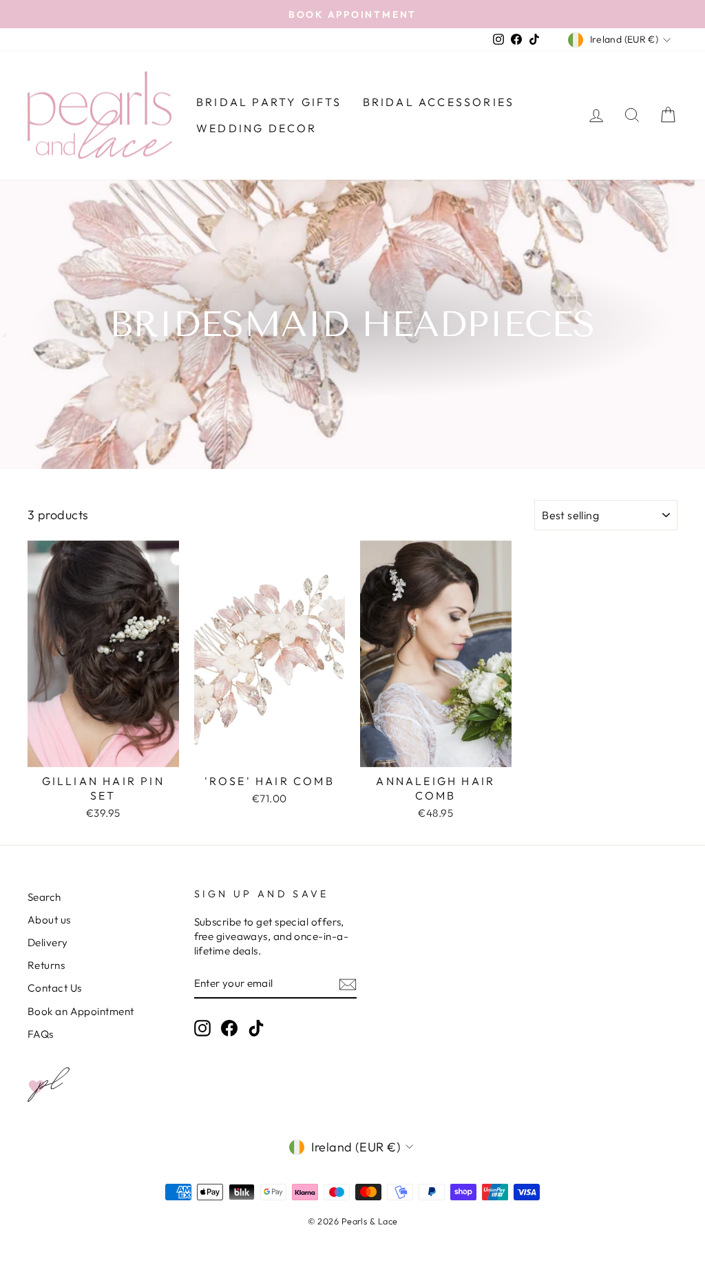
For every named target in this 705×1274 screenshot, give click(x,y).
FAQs (41, 1034)
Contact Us (55, 987)
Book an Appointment (81, 1011)
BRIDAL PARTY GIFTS (269, 102)
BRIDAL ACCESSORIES (439, 102)
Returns (46, 965)
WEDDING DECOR (256, 128)
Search (44, 897)
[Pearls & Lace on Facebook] (229, 1027)
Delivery (48, 942)
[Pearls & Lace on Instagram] (202, 1027)
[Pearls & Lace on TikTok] (256, 1027)
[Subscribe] (348, 983)
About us (49, 919)
